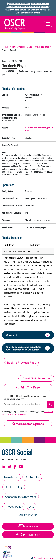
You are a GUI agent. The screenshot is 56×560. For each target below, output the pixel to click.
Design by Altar (28, 515)
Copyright (11, 335)
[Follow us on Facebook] (15, 467)
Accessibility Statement (20, 497)
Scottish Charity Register (34, 378)
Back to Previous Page (21, 362)
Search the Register (39, 46)
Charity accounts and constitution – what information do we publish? (25, 348)
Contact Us (32, 477)
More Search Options (29, 424)
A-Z (31, 506)
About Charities (18, 46)
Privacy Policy (14, 506)
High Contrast (31, 526)
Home (5, 46)
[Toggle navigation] (48, 24)
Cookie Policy (14, 487)
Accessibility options (43, 558)
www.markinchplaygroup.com (39, 129)
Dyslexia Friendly (31, 534)
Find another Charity (13, 398)
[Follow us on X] (9, 467)
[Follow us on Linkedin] (3, 467)
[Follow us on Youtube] (20, 467)
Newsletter (11, 477)
